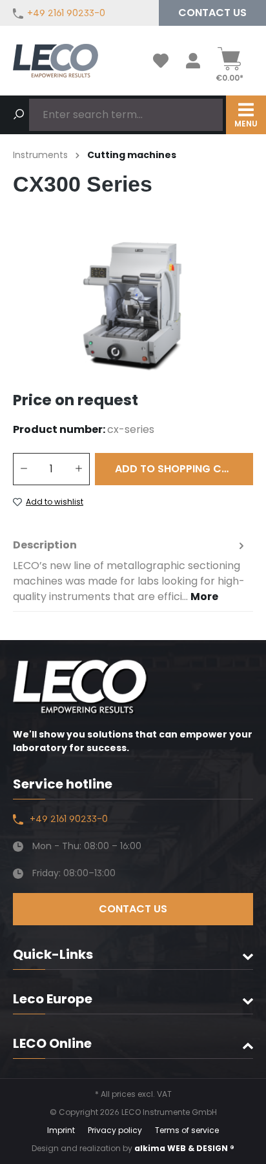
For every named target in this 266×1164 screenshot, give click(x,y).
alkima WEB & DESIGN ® (184, 1148)
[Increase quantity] (79, 469)
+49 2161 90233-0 (66, 12)
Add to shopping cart (178, 468)
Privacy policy (115, 1130)
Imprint (61, 1130)
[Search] (19, 115)
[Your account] (193, 60)
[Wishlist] (161, 60)
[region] (133, 306)
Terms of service (187, 1130)
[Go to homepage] (55, 60)
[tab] (130, 571)
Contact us (212, 12)
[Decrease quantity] (23, 469)
